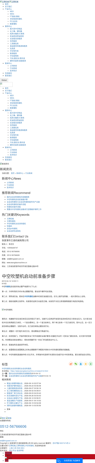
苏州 (19, 448)
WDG (12, 14)
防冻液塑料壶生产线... (15, 395)
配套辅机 (13, 23)
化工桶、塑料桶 (16, 31)
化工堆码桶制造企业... (15, 390)
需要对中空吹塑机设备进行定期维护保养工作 (24, 209)
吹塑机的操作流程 (14, 206)
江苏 (15, 448)
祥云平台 (12, 450)
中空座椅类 (14, 56)
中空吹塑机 (6, 368)
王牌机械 (10, 218)
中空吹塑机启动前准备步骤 (17, 199)
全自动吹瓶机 (26, 368)
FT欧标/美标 (15, 16)
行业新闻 (13, 68)
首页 (6, 4)
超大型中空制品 (16, 28)
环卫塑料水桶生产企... (15, 403)
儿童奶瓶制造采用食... (15, 388)
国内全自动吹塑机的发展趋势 (18, 197)
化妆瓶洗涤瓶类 (16, 38)
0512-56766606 (13, 426)
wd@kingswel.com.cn (8, 440)
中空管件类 (14, 51)
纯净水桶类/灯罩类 (17, 33)
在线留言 (8, 73)
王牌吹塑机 (11, 221)
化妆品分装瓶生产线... (15, 398)
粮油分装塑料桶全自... (15, 383)
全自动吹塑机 (16, 368)
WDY (12, 11)
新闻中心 (8, 63)
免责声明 (20, 450)
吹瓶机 (9, 226)
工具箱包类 (14, 43)
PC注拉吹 (13, 21)
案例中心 (8, 26)
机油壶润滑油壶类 (17, 36)
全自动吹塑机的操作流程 (16, 204)
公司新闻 (13, 65)
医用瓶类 (13, 53)
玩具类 (12, 48)
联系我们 (8, 75)
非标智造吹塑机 (16, 19)
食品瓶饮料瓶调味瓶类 (18, 46)
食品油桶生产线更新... (15, 400)
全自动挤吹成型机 (14, 231)
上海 (11, 448)
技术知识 (13, 70)
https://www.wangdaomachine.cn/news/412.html (29, 371)
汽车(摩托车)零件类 (17, 58)
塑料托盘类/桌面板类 (18, 60)
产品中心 (8, 9)
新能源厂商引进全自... (15, 393)
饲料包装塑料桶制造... (15, 405)
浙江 (22, 448)
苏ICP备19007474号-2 (61, 443)
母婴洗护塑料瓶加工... (15, 385)
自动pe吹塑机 (12, 228)
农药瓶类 (13, 41)
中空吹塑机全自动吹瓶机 (16, 223)
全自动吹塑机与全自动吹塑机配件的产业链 (23, 202)
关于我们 (8, 6)
